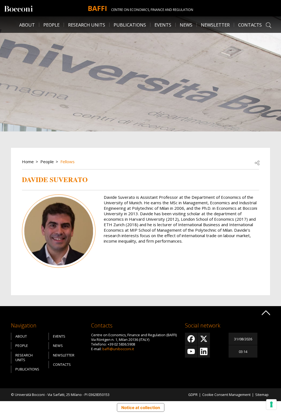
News (186, 25)
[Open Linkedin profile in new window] (204, 351)
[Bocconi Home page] (18, 8)
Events (162, 25)
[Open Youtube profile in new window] (191, 351)
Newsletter (215, 25)
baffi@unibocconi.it (118, 349)
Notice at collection (140, 407)
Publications (27, 369)
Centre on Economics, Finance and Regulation (152, 9)
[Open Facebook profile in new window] (191, 339)
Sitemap (262, 394)
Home (28, 161)
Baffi (97, 8)
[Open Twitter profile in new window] (204, 339)
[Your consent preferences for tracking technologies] (271, 404)
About (27, 25)
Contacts (250, 25)
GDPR (193, 394)
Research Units (24, 357)
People (47, 161)
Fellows (67, 161)
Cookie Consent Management (226, 394)
